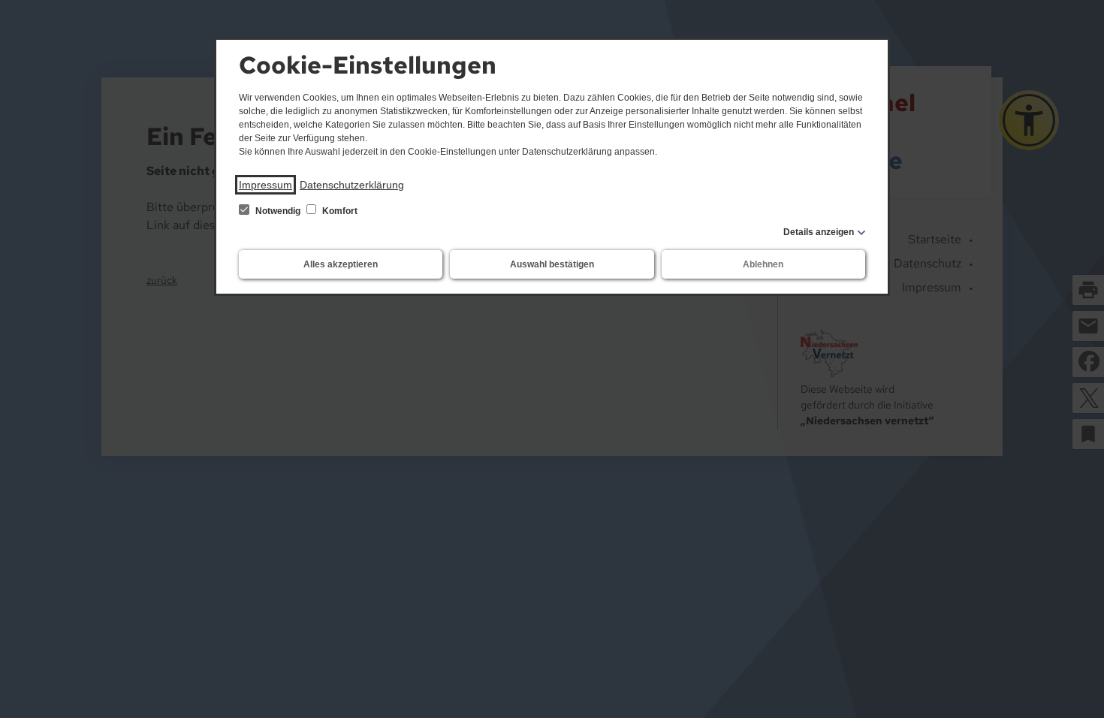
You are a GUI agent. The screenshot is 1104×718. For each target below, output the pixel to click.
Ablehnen (763, 264)
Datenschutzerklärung (352, 185)
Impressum (265, 185)
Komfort (338, 211)
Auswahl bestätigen (552, 264)
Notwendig (278, 211)
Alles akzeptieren (340, 264)
